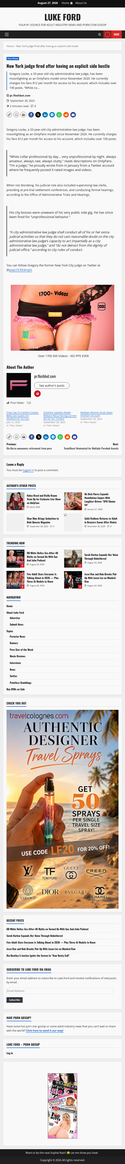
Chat (116, 34)
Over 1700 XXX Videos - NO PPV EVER (63, 356)
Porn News (12, 58)
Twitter (13, 676)
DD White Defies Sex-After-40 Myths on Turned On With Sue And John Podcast (15, 559)
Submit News (16, 624)
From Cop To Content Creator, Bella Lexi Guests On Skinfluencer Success (23, 415)
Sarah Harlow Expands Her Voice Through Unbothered (73, 559)
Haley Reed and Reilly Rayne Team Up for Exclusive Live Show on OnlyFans (15, 501)
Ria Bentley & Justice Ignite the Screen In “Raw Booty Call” (38, 955)
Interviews (15, 663)
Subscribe (14, 999)
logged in (28, 470)
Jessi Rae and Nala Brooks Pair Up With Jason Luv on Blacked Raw (73, 580)
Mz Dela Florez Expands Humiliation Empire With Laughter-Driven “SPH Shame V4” (73, 501)
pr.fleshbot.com (20, 95)
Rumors (14, 643)
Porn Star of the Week (21, 650)
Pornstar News (17, 636)
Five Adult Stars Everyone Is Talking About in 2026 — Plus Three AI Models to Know (15, 580)
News (12, 669)
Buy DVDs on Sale (16, 689)
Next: (91, 446)
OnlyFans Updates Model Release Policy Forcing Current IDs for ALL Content (59, 415)
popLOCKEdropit (20, 270)
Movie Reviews (17, 656)
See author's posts (51, 385)
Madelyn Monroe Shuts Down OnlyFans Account (96, 414)
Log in (10, 1053)
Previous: (29, 446)
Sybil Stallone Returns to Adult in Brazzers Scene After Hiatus (73, 522)
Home (10, 606)
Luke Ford (62, 17)
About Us (81, 3)
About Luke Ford (15, 612)
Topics (10, 631)
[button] (6, 34)
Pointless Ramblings (20, 683)
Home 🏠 (67, 3)
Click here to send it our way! (44, 1030)
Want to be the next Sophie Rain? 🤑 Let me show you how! (62, 1153)
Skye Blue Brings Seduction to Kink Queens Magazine (15, 522)
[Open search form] (99, 34)
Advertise (15, 618)
